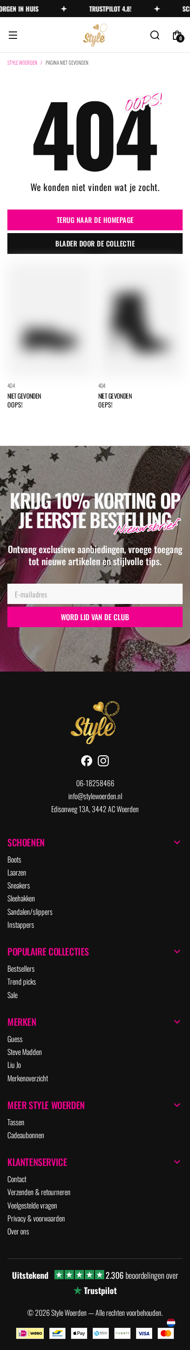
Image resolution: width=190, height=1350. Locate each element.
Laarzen (16, 872)
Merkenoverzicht (27, 1078)
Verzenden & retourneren (39, 1192)
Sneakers (18, 885)
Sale (12, 995)
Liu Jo (14, 1065)
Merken (21, 1021)
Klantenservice (37, 1161)
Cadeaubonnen (25, 1135)
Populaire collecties (48, 951)
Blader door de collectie (95, 243)
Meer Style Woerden (46, 1104)
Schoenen (26, 842)
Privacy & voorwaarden (36, 1218)
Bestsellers (21, 968)
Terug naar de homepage (95, 220)
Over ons (18, 1231)
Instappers (20, 924)
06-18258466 (95, 783)
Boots (14, 859)
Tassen (15, 1122)
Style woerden (22, 62)
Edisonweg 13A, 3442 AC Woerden (95, 809)
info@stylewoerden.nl (95, 796)
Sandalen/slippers (30, 911)
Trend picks (21, 981)
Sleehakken (21, 898)
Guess (15, 1039)
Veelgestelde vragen (32, 1205)
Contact (16, 1179)
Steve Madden (24, 1052)
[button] (12, 35)
